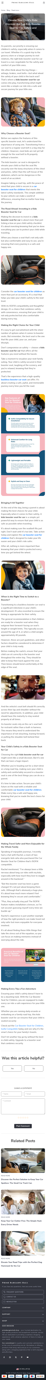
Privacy (29, 1373)
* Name (5, 1094)
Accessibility (36, 1373)
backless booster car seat (13, 380)
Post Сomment (23, 1126)
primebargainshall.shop (10, 1330)
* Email (28, 1094)
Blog (8, 10)
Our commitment (8, 1343)
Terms (24, 1373)
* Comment (7, 1101)
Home (3, 10)
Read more (15, 10)
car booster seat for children (28, 291)
